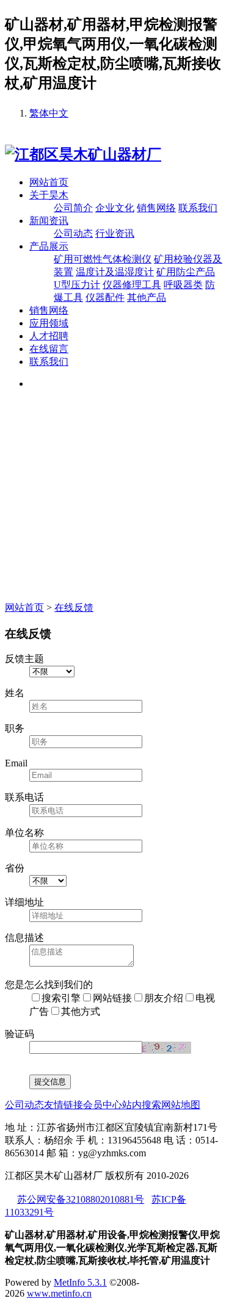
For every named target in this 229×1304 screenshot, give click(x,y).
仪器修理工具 (132, 284)
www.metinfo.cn (59, 1293)
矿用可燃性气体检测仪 (102, 259)
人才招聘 (48, 336)
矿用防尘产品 (185, 272)
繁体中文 (48, 113)
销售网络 (156, 208)
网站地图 (180, 1105)
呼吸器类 (183, 284)
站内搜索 (141, 1105)
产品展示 (48, 246)
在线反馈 (73, 607)
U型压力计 (77, 284)
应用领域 (48, 323)
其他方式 (80, 1011)
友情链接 (63, 1105)
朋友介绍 (163, 998)
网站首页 (48, 182)
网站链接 (112, 998)
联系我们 (197, 208)
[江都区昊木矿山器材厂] (83, 154)
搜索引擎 (61, 998)
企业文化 (114, 208)
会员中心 (102, 1105)
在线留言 (48, 349)
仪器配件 (105, 297)
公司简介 (73, 208)
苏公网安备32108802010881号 (80, 1199)
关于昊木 (48, 195)
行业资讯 (114, 233)
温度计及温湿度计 (115, 272)
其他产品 (146, 297)
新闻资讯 (48, 220)
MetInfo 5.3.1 (80, 1282)
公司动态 (73, 233)
